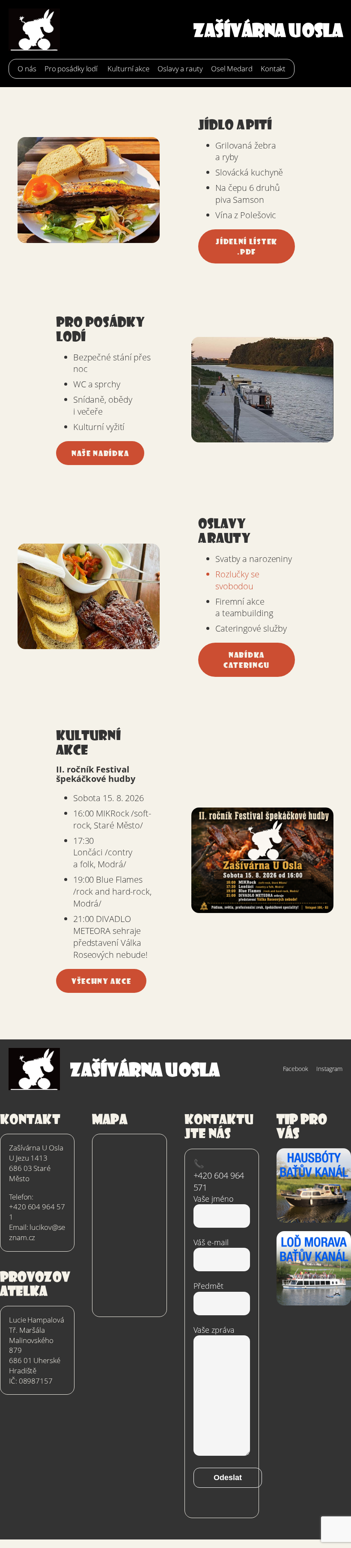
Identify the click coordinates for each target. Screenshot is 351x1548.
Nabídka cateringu (246, 659)
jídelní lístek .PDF (246, 246)
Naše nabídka (100, 452)
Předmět (208, 1286)
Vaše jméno (213, 1199)
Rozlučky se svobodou (237, 580)
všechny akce (101, 980)
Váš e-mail (211, 1242)
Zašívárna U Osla (267, 29)
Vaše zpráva (214, 1330)
